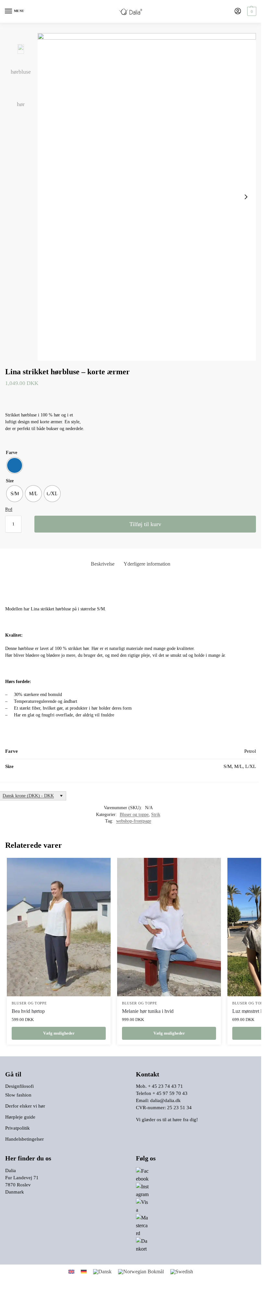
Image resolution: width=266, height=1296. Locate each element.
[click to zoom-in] (147, 197)
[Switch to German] (84, 1271)
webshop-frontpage (133, 821)
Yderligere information (147, 564)
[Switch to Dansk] (102, 1271)
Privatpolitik (17, 1128)
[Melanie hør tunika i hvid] (169, 927)
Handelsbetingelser (24, 1139)
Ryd (8, 509)
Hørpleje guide (20, 1117)
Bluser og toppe (134, 814)
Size (10, 480)
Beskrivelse (103, 564)
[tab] (102, 563)
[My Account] (238, 11)
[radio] (14, 465)
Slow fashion (18, 1095)
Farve (11, 452)
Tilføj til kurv (145, 524)
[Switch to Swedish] (181, 1271)
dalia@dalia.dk (165, 1100)
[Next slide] (246, 197)
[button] (251, 11)
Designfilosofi (19, 1086)
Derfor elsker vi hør (25, 1106)
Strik (155, 814)
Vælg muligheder (59, 1033)
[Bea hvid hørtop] (59, 927)
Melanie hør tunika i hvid (148, 1011)
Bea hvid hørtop (28, 1011)
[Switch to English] (71, 1271)
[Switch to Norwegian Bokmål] (141, 1271)
